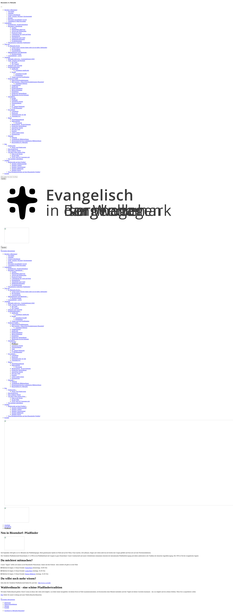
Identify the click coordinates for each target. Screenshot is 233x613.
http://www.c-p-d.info (44, 583)
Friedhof (6, 160)
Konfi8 (14, 72)
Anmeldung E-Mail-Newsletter (17, 21)
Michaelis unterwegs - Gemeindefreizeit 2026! (21, 59)
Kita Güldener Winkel (14, 150)
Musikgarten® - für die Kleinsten (21, 124)
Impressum (7, 602)
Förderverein (11, 146)
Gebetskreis (15, 111)
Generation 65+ (16, 116)
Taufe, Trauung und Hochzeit (16, 60)
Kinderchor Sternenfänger (19, 93)
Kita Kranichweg (13, 149)
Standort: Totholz (17, 165)
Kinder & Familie (13, 78)
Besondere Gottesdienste (15, 26)
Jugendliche (11, 96)
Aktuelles (10, 13)
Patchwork (15, 113)
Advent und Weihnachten (19, 31)
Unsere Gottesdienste (14, 15)
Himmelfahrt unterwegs (18, 29)
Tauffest (14, 28)
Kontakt (10, 18)
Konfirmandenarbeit (14, 67)
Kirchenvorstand (16, 54)
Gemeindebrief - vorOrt (15, 55)
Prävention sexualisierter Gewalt (17, 19)
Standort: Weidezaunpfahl (19, 164)
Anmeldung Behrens (21, 83)
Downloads (18, 123)
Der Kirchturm (16, 49)
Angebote (7, 57)
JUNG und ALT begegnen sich (21, 157)
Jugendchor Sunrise (17, 101)
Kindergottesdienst (17, 88)
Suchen (3, 178)
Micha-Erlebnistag (17, 90)
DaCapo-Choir (16, 129)
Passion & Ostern (17, 33)
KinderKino (15, 91)
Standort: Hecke (16, 170)
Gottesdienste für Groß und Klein (21, 34)
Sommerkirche (16, 36)
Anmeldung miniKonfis (22, 70)
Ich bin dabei (15, 155)
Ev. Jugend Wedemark (18, 106)
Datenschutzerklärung (10, 604)
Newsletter (11, 11)
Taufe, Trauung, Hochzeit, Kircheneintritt (20, 16)
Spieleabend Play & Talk (19, 114)
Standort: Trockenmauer (18, 167)
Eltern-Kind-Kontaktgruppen (20, 80)
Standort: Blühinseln (17, 168)
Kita (5, 144)
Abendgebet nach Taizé (18, 37)
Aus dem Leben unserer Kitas (16, 152)
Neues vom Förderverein (19, 147)
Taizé (13, 105)
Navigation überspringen (8, 251)
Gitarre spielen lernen (18, 132)
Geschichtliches (16, 51)
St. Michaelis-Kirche (14, 46)
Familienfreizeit (16, 85)
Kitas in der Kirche (17, 154)
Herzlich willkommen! (10, 10)
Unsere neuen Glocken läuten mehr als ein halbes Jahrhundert (29, 47)
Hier (2, 595)
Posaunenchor (16, 134)
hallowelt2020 (16, 121)
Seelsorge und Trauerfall (15, 65)
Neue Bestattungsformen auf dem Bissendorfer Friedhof (24, 172)
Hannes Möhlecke (30, 574)
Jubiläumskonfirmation (18, 39)
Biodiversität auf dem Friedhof (17, 162)
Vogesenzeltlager (16, 103)
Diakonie (10, 136)
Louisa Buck (28, 571)
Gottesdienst (7, 23)
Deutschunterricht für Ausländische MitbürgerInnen (26, 141)
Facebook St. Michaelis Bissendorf (14, 610)
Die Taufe (14, 62)
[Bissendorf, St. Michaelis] (116, 225)
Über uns (7, 44)
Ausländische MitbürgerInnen (20, 139)
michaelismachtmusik (18, 119)
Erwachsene (11, 110)
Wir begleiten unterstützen (15, 159)
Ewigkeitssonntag (17, 41)
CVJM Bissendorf (17, 108)
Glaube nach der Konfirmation (20, 77)
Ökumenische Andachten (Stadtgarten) (19, 42)
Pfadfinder (15, 100)
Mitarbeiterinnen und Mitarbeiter (17, 52)
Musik (10, 118)
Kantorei (14, 131)
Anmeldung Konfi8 (21, 73)
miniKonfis (15, 69)
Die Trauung (15, 64)
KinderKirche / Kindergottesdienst (18, 24)
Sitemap (6, 606)
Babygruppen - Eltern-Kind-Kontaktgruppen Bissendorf (28, 82)
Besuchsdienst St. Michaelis (20, 142)
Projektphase (19, 75)
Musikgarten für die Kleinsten (20, 95)
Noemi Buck (28, 568)
